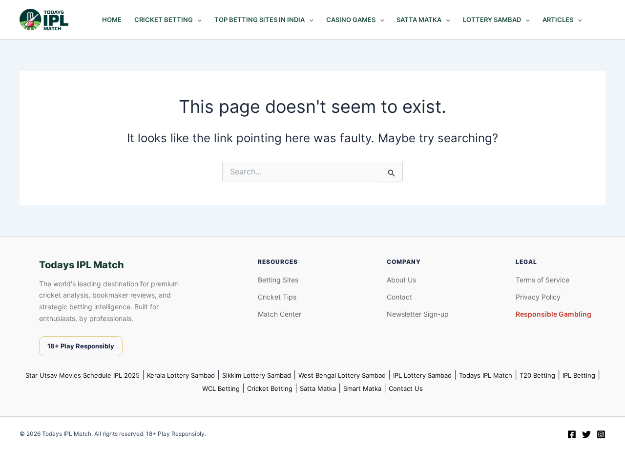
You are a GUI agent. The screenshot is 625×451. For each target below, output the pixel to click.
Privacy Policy (538, 297)
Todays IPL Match (485, 375)
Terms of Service (542, 280)
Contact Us (406, 388)
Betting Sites (278, 280)
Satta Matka (418, 19)
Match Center (279, 314)
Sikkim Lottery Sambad (256, 375)
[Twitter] (586, 434)
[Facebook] (571, 434)
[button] (197, 19)
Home (112, 19)
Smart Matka (362, 388)
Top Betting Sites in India (259, 19)
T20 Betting (537, 375)
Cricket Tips (277, 297)
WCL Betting (221, 388)
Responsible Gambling (553, 314)
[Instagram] (601, 434)
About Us (401, 280)
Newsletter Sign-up (418, 314)
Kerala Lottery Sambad (181, 375)
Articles (557, 19)
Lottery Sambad (492, 19)
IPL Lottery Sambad (422, 375)
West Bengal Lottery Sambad (342, 375)
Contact (399, 297)
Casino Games (350, 19)
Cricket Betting (163, 19)
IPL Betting (578, 375)
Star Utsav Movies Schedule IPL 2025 (82, 375)
